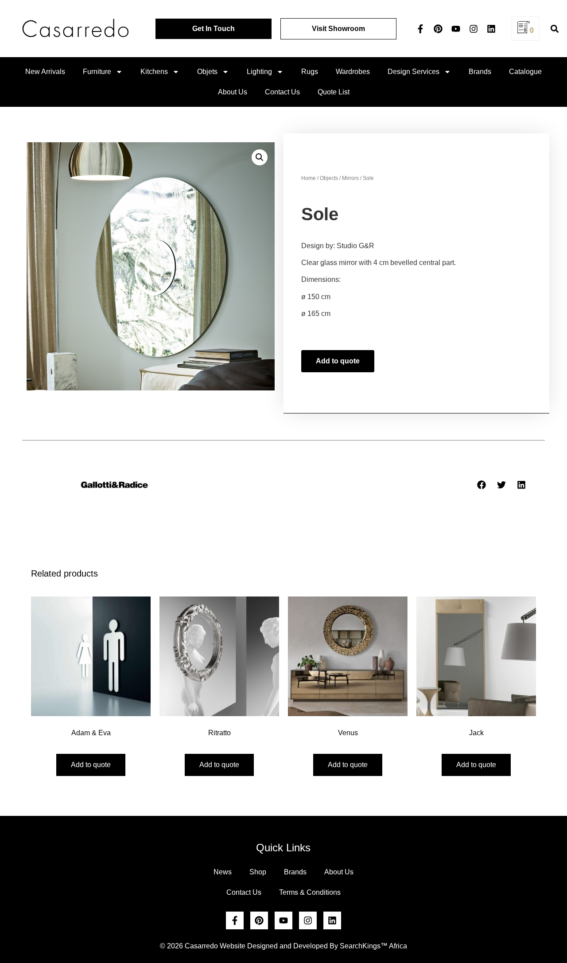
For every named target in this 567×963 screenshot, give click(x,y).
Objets (207, 71)
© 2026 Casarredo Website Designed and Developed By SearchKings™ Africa (283, 946)
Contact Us (282, 92)
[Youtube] (456, 29)
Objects (329, 178)
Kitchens (154, 71)
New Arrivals (45, 71)
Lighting (259, 71)
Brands (480, 71)
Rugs (309, 71)
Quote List (334, 92)
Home (308, 178)
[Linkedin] (491, 29)
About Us (232, 92)
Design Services (413, 71)
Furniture (97, 71)
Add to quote (338, 361)
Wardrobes (353, 71)
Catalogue (525, 71)
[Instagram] (473, 29)
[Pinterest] (438, 29)
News (223, 872)
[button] (555, 28)
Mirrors (350, 178)
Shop (257, 872)
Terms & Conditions (310, 892)
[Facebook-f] (420, 29)
